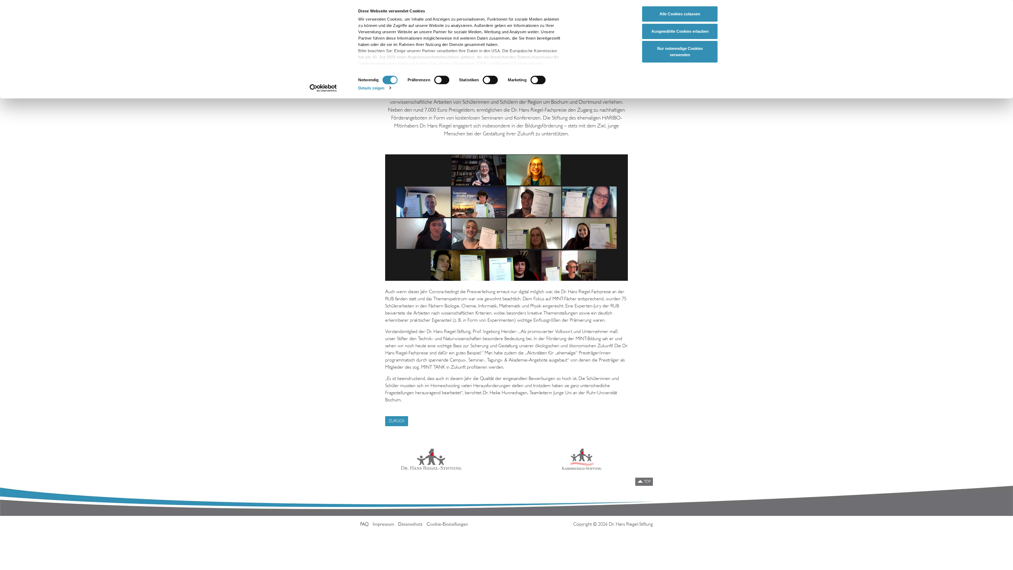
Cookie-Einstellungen (447, 524)
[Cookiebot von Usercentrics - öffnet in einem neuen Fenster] (323, 88)
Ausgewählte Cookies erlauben (680, 31)
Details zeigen (371, 88)
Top (647, 482)
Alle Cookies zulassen (680, 14)
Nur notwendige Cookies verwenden (680, 51)
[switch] (441, 80)
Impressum (383, 524)
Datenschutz (410, 524)
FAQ (364, 524)
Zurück (397, 421)
